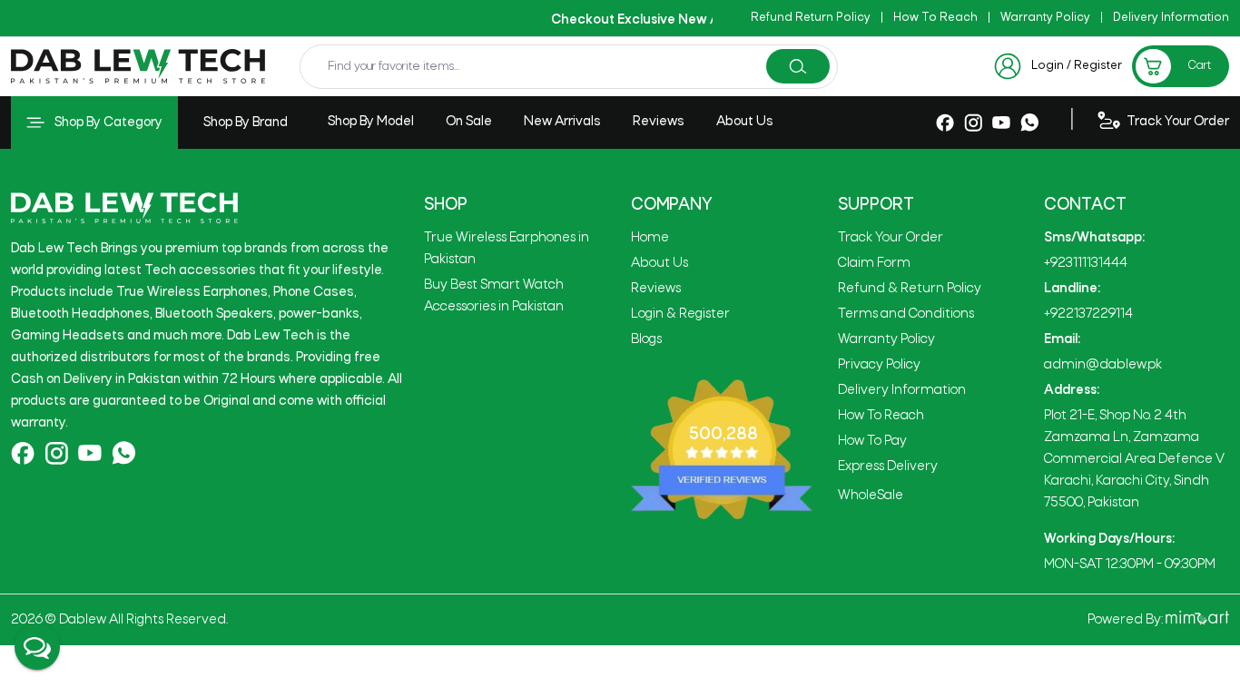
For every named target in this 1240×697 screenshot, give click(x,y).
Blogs (646, 339)
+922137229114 (1088, 314)
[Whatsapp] (1029, 122)
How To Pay (872, 441)
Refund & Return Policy (909, 288)
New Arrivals (562, 121)
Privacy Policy (879, 365)
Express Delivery (888, 466)
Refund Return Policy (811, 18)
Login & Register (680, 314)
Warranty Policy (1045, 18)
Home (650, 238)
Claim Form (874, 263)
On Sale (469, 121)
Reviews (658, 121)
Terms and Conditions (906, 314)
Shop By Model (371, 121)
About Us (744, 121)
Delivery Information (1171, 18)
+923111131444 (1085, 263)
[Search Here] (798, 66)
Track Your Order (890, 238)
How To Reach (935, 18)
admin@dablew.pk (1103, 365)
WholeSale (870, 495)
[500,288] (721, 449)
